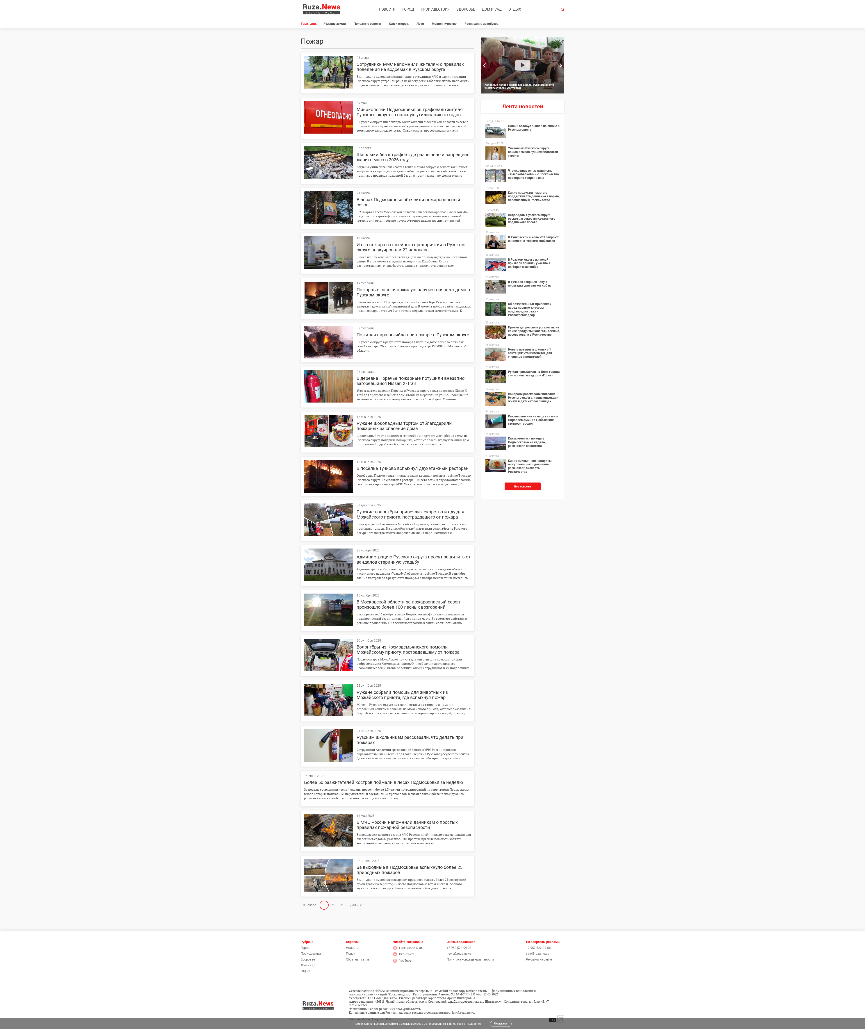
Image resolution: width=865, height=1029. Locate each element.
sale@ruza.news (537, 953)
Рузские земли (334, 23)
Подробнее (474, 1023)
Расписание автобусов (481, 23)
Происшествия (435, 9)
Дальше (356, 905)
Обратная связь (358, 959)
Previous (484, 65)
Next (561, 65)
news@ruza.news (459, 953)
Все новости (522, 486)
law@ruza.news (463, 1012)
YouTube (405, 960)
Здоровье (465, 9)
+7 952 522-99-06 (459, 947)
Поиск (350, 953)
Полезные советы (367, 23)
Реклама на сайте (539, 959)
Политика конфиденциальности (470, 959)
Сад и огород (399, 23)
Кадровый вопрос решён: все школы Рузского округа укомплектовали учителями (519, 86)
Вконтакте (406, 954)
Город (408, 9)
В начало (309, 905)
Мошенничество (444, 23)
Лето (420, 23)
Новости (387, 9)
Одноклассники (410, 948)
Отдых (514, 9)
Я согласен (501, 1023)
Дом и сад (492, 9)
